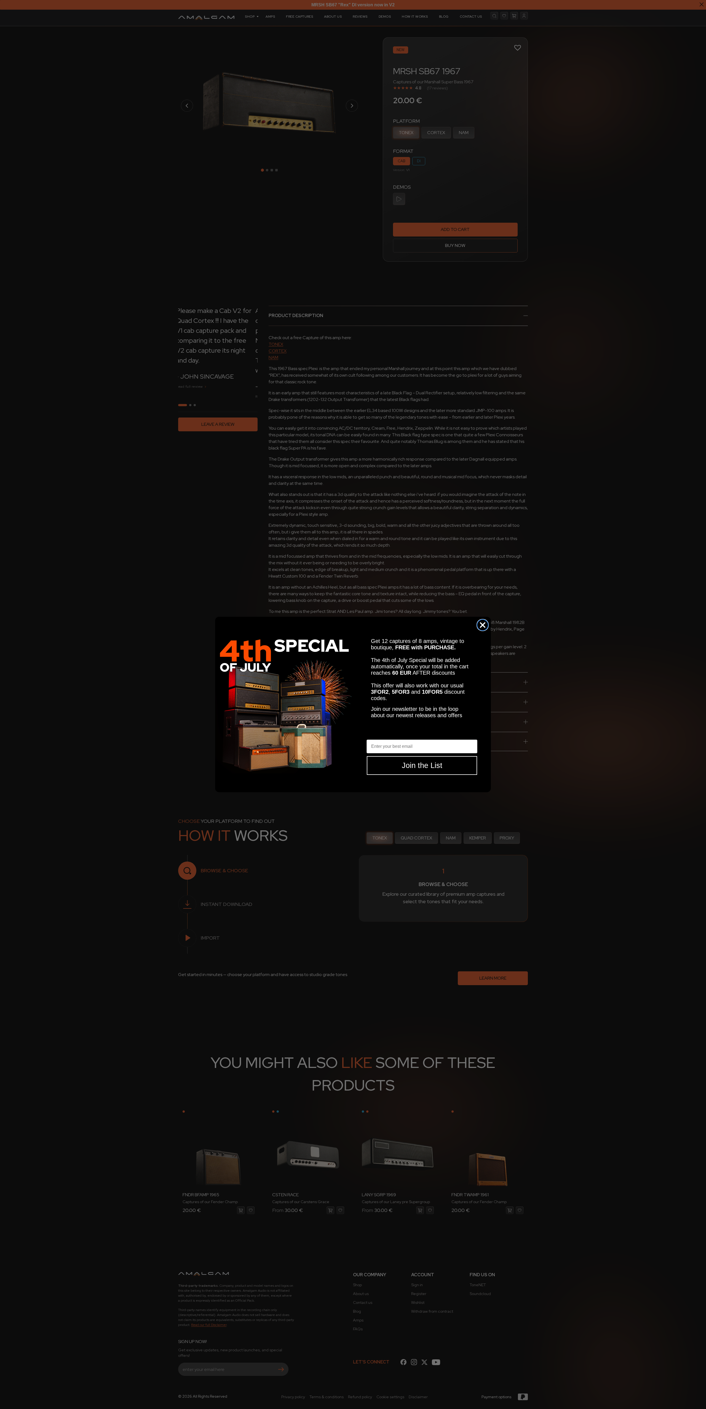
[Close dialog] (482, 625)
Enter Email (379, 735)
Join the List (422, 765)
